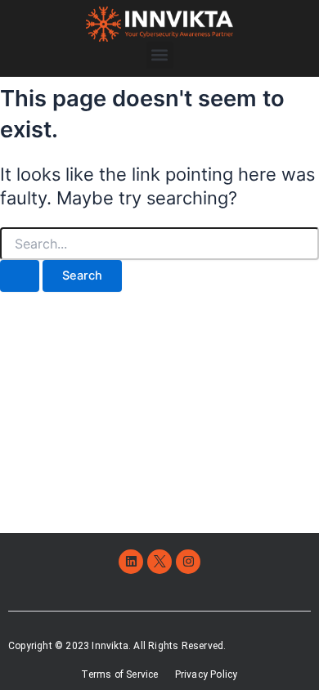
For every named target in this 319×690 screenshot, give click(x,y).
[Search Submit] (19, 276)
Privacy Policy (206, 674)
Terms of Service (119, 674)
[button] (159, 55)
